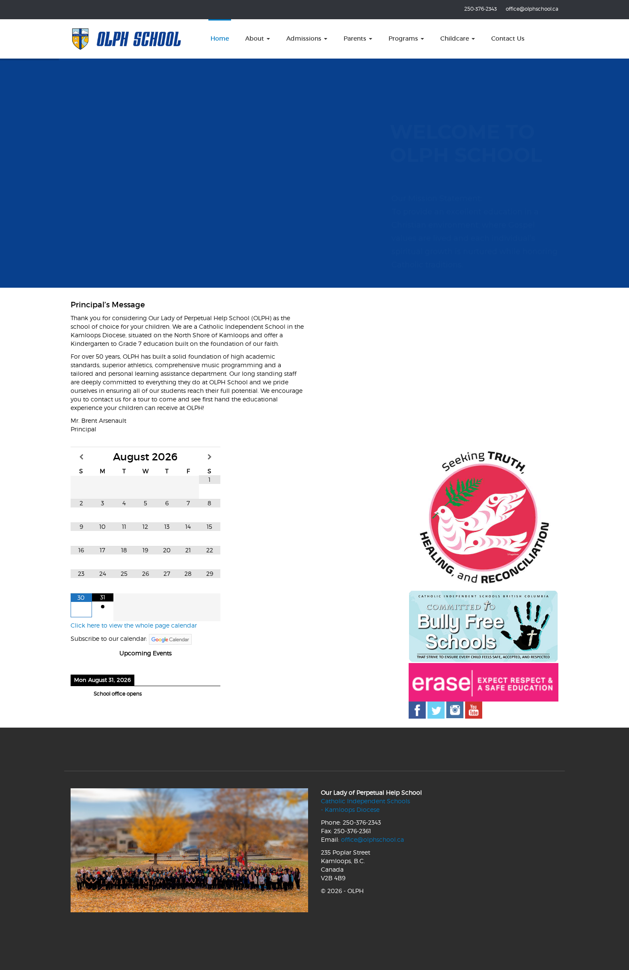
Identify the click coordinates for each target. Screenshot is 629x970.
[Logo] (127, 39)
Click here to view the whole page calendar (134, 625)
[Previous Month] (81, 457)
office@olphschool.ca (532, 9)
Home (220, 38)
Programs (404, 38)
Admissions (304, 38)
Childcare (455, 38)
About (255, 38)
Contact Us (508, 38)
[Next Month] (209, 457)
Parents (356, 38)
